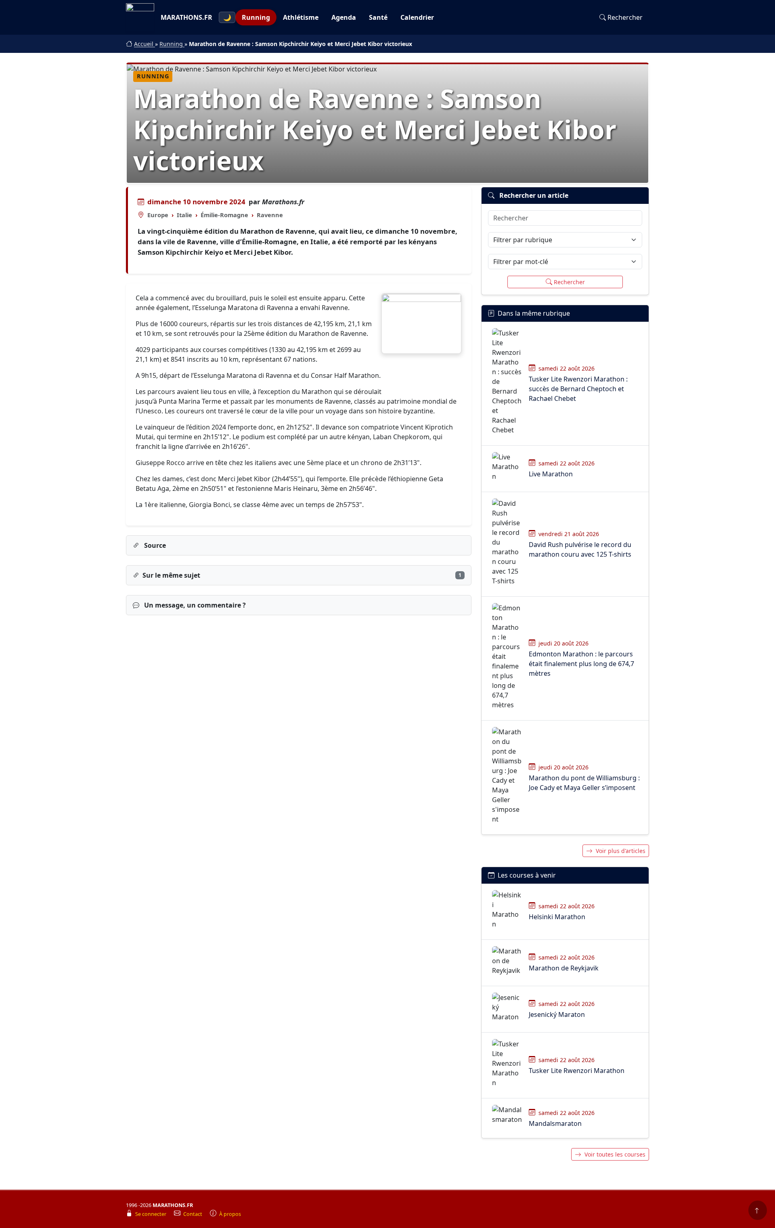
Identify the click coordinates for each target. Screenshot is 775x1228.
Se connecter (151, 1214)
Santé (378, 17)
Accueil (144, 44)
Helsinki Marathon (557, 916)
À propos (230, 1214)
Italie (184, 215)
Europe (157, 215)
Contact (193, 1214)
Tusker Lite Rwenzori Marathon (576, 1070)
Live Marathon (551, 473)
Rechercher (625, 17)
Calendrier (417, 17)
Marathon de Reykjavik (564, 968)
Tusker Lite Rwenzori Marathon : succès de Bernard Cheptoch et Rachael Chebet (578, 389)
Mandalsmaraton (555, 1123)
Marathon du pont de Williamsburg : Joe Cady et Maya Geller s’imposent (584, 782)
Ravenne (270, 215)
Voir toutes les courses (614, 1154)
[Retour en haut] (757, 1210)
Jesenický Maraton (557, 1014)
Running (256, 17)
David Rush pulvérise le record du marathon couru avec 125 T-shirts (580, 549)
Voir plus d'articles (620, 851)
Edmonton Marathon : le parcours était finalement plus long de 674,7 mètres (581, 664)
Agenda (343, 17)
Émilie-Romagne (224, 215)
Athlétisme (300, 17)
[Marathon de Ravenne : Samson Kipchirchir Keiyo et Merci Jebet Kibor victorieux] (421, 323)
